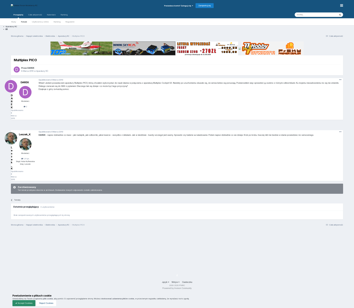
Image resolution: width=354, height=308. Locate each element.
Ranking (57, 22)
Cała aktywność (35, 15)
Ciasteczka (187, 282)
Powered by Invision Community (177, 288)
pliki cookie (48, 298)
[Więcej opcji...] (340, 79)
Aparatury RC (42, 71)
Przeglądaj (18, 15)
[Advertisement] (177, 126)
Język (165, 282)
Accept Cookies (24, 303)
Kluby (13, 22)
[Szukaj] (340, 14)
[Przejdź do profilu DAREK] (17, 69)
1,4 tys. (26, 158)
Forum (24, 22)
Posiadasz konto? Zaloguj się (178, 6)
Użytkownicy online (40, 22)
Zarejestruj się (204, 5)
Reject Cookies (46, 303)
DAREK (30, 68)
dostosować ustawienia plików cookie (117, 298)
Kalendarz (51, 15)
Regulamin (70, 22)
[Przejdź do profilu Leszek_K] (25, 144)
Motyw (175, 282)
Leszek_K (25, 134)
